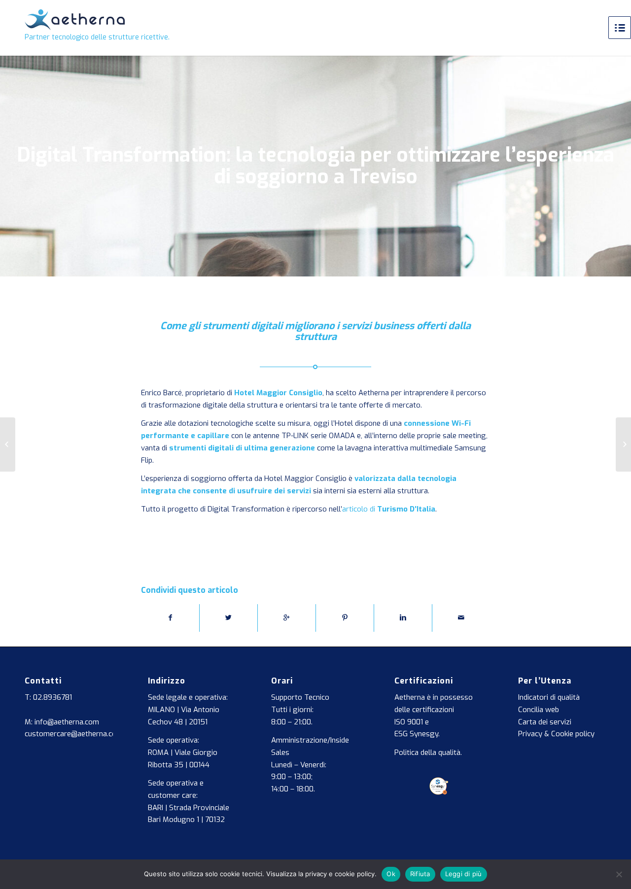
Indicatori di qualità (549, 697)
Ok (390, 874)
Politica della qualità (427, 752)
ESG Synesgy (416, 734)
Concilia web (538, 710)
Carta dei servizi (544, 722)
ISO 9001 (408, 722)
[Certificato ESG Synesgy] (439, 792)
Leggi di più (463, 874)
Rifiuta (420, 874)
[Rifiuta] (619, 874)
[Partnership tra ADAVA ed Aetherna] (623, 444)
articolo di (388, 509)
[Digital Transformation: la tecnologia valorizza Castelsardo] (7, 444)
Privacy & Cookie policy (556, 734)
